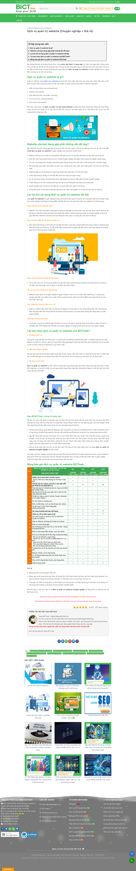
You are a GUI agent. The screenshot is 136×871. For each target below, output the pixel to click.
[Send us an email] (117, 2)
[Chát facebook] (131, 854)
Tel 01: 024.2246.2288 (10, 816)
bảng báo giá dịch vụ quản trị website (41, 651)
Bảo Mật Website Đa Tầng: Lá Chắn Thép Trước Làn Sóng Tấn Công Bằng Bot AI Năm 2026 (97, 747)
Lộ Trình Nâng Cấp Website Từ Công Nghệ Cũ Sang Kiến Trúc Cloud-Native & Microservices (38, 779)
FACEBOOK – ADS (108, 16)
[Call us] (119, 2)
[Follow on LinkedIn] (17, 829)
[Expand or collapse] (104, 44)
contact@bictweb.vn (10, 824)
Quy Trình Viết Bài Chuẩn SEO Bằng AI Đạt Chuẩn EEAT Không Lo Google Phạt (38, 747)
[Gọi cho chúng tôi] (131, 861)
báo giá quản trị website (80, 651)
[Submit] (76, 8)
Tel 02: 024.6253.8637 (11, 819)
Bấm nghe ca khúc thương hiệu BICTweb (101, 2)
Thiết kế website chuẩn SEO (98, 715)
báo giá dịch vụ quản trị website (62, 651)
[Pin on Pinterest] (69, 641)
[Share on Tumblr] (77, 641)
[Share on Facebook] (59, 641)
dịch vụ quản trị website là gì (95, 653)
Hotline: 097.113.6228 (10, 821)
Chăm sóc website (33, 28)
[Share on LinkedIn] (73, 641)
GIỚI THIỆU (31, 16)
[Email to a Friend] (66, 641)
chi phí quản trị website (95, 651)
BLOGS (88, 16)
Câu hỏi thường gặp (53, 855)
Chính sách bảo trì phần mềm (70, 855)
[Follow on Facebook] (115, 2)
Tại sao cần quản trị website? (38, 686)
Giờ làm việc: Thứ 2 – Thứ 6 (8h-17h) (92, 855)
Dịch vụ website (46, 28)
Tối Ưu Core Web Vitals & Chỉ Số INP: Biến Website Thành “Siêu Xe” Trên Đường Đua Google (68, 779)
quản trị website (31, 656)
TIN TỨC (97, 16)
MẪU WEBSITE (42, 16)
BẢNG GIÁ (80, 16)
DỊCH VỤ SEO (69, 16)
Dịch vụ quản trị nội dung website (36, 653)
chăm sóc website (50, 81)
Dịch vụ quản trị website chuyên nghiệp (74, 653)
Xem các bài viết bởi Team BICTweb (41, 631)
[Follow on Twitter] (6, 829)
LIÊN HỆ (19, 20)
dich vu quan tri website (54, 653)
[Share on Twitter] (62, 641)
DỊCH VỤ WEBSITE (56, 16)
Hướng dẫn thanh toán (39, 855)
